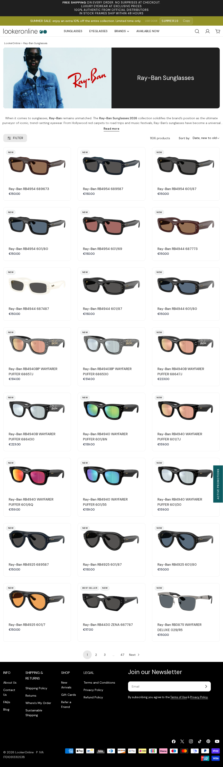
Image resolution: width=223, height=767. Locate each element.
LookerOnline (12, 43)
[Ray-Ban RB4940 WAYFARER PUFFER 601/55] (111, 475)
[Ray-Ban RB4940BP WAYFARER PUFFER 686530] (111, 344)
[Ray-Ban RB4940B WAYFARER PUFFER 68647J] (186, 344)
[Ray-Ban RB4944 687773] (186, 224)
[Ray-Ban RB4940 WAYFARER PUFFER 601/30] (186, 475)
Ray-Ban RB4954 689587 (103, 189)
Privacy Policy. (199, 697)
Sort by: (184, 138)
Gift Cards (68, 695)
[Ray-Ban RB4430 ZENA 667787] (111, 600)
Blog (6, 709)
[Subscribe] (206, 686)
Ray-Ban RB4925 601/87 (102, 564)
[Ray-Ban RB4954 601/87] (186, 164)
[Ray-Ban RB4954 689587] (111, 164)
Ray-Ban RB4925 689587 (29, 564)
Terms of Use (178, 697)
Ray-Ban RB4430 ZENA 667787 (108, 625)
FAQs (6, 702)
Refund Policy (93, 697)
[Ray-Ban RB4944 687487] (37, 284)
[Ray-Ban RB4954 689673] (37, 164)
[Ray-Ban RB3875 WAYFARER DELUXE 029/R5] (186, 600)
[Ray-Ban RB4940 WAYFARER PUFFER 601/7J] (186, 409)
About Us (10, 682)
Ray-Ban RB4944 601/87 (102, 309)
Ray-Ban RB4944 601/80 (177, 309)
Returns (30, 696)
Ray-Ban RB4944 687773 (177, 249)
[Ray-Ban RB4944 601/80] (186, 284)
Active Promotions (218, 484)
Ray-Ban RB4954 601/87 (176, 189)
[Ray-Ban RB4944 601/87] (111, 284)
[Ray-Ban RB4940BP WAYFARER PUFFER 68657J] (37, 344)
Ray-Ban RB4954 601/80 (28, 249)
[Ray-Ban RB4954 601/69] (111, 224)
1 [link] (87, 655)
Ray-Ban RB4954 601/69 (102, 249)
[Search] (197, 31)
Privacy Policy (93, 690)
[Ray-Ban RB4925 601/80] (186, 540)
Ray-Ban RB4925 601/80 (177, 564)
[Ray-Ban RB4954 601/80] (37, 224)
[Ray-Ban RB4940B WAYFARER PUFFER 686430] (37, 409)
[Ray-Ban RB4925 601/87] (111, 540)
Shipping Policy (36, 688)
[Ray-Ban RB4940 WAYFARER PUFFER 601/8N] (111, 409)
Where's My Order (38, 703)
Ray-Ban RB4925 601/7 (27, 625)
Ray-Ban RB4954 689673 (29, 189)
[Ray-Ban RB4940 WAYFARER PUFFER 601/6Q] (37, 475)
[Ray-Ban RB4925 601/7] (37, 600)
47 (122, 655)
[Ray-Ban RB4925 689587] (37, 540)
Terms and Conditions (99, 682)
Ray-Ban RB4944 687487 (29, 309)
